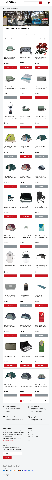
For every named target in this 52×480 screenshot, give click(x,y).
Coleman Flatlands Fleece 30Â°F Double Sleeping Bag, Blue (41, 236)
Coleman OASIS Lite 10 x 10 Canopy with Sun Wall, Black (41, 266)
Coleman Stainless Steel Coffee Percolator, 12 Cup (10, 266)
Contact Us (30, 439)
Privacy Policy (31, 432)
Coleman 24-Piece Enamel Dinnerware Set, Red (41, 57)
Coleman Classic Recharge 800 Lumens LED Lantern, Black (10, 117)
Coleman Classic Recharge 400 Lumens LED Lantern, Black (25, 266)
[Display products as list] (46, 38)
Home (4, 8)
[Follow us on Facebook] (4, 466)
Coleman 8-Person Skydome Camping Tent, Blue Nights (9, 325)
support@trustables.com (8, 440)
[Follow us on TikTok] (16, 466)
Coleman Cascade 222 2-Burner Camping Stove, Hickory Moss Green (9, 57)
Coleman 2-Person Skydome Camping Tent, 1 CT (25, 385)
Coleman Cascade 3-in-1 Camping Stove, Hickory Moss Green (40, 117)
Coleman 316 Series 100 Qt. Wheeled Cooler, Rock (41, 87)
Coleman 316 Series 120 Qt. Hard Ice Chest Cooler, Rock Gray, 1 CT (10, 296)
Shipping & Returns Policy (33, 437)
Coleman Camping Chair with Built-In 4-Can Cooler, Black (41, 206)
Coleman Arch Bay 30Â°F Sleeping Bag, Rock (40, 355)
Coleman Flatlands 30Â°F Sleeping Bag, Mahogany (40, 325)
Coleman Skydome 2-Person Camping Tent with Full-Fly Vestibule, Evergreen (10, 385)
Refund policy (31, 441)
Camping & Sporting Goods (12, 8)
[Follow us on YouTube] (14, 466)
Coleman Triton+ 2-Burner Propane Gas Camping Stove (25, 355)
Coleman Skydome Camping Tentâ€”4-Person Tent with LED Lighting (41, 177)
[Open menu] (3, 2)
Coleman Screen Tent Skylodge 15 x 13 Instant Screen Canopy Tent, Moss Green (41, 385)
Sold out (10, 97)
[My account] (45, 3)
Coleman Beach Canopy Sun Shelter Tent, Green (10, 147)
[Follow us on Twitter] (6, 466)
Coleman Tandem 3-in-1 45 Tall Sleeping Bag (26, 87)
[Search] (40, 3)
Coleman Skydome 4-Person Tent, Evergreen (25, 147)
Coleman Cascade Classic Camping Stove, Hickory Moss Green (10, 87)
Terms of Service (31, 435)
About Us (30, 431)
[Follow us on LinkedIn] (19, 466)
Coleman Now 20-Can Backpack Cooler (24, 296)
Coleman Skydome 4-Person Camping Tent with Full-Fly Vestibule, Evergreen (41, 147)
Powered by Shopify (6, 475)
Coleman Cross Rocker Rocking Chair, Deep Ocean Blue (10, 206)
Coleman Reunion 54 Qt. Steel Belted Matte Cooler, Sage (10, 355)
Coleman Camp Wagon (25, 57)
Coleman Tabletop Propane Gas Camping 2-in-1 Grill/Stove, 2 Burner (26, 206)
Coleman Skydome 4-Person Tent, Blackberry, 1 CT (25, 177)
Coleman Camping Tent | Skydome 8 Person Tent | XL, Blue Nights (26, 325)
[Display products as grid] (44, 38)
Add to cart (10, 67)
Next (45, 400)
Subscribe (7, 457)
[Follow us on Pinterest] (11, 466)
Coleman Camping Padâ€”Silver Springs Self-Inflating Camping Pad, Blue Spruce (41, 296)
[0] (48, 3)
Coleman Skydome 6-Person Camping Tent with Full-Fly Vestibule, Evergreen (10, 177)
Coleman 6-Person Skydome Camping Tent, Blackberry (9, 236)
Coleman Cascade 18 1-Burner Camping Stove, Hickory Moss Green (25, 117)
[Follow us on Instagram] (9, 466)
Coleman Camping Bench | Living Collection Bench (25, 236)
